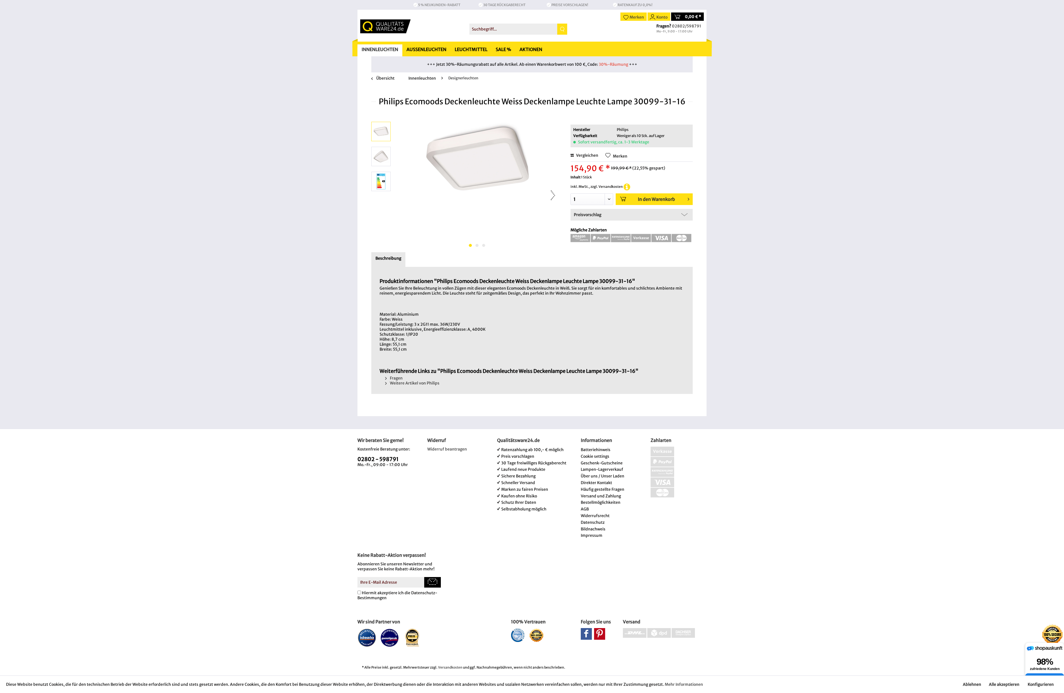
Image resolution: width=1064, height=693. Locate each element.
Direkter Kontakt (596, 482)
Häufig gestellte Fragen (602, 489)
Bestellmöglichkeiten (600, 502)
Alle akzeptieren (1004, 684)
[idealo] (367, 637)
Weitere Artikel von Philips (414, 383)
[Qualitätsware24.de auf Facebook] (586, 634)
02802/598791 (686, 26)
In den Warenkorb (656, 199)
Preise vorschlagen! (569, 5)
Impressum (591, 535)
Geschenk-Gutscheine (602, 463)
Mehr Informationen (684, 684)
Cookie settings (595, 456)
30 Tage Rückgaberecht (504, 5)
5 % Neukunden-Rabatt (439, 5)
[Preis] (412, 637)
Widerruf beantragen (447, 449)
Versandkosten (450, 667)
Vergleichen (586, 155)
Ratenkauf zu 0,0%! (635, 5)
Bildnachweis (593, 529)
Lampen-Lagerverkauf (602, 469)
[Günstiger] (389, 637)
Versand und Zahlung (601, 496)
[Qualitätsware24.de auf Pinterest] (599, 634)
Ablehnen (972, 684)
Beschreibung (388, 258)
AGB (585, 509)
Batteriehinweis (595, 449)
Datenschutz (593, 522)
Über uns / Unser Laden (602, 476)
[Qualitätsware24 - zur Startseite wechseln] (385, 26)
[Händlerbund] (518, 635)
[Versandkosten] (626, 186)
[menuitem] (518, 29)
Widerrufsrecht (595, 515)
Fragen (396, 378)
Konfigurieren (1041, 684)
